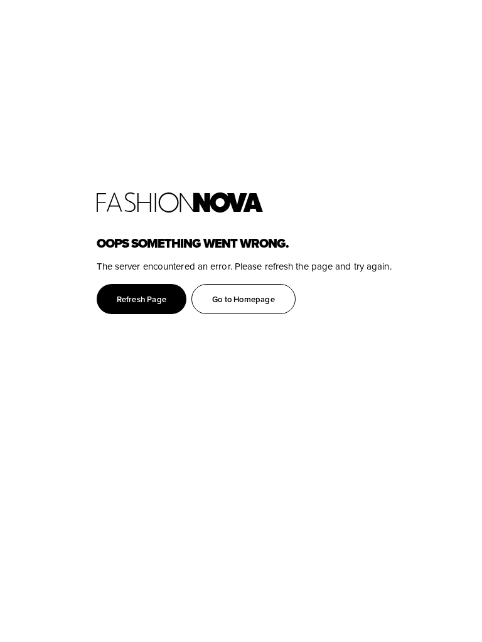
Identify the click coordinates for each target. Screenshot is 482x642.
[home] (289, 202)
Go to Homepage (243, 299)
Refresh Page (141, 299)
